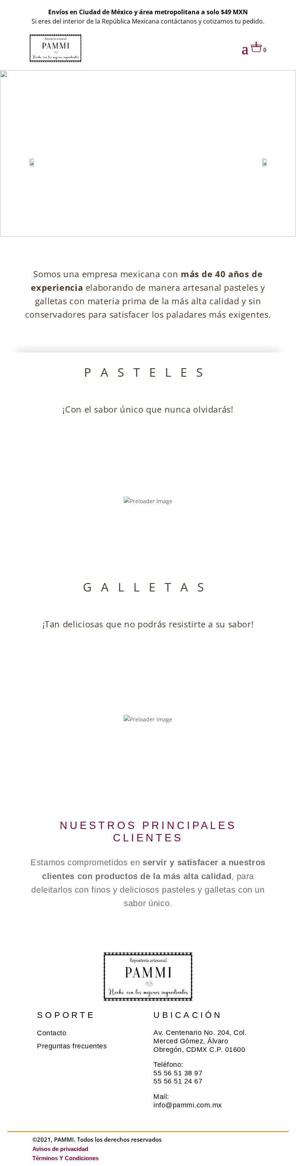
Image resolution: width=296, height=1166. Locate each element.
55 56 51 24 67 (177, 1081)
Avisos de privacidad (63, 1149)
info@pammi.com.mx (187, 1105)
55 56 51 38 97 (177, 1073)
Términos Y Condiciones (65, 1158)
